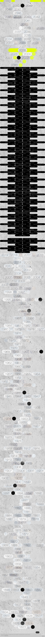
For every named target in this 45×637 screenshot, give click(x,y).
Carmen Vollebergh (7, 83)
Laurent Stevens (37, 75)
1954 (36, 374)
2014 (17, 262)
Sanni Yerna (22, 149)
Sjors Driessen (15, 192)
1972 (25, 340)
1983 (17, 325)
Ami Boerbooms (22, 109)
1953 (17, 377)
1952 (4, 381)
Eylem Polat (15, 125)
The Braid (7, 0)
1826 (17, 619)
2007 (8, 277)
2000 (14, 288)
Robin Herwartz (15, 239)
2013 (27, 262)
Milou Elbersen (22, 146)
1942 (36, 396)
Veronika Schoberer (15, 181)
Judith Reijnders (30, 243)
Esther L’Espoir (30, 84)
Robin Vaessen (15, 185)
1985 (27, 321)
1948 (8, 388)
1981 (36, 325)
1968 (16, 351)
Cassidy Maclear (22, 131)
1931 (22, 422)
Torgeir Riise (30, 185)
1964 (17, 359)
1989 (27, 314)
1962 (8, 362)
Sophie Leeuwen (37, 224)
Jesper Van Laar (22, 105)
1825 (16, 623)
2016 (40, 255)
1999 (27, 288)
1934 (7, 418)
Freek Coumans (30, 246)
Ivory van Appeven (7, 241)
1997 (21, 292)
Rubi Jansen (22, 168)
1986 (31, 318)
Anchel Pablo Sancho (37, 97)
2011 (21, 266)
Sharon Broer (15, 233)
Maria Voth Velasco (7, 105)
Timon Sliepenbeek (30, 114)
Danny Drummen (7, 127)
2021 (17, 61)
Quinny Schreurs (22, 179)
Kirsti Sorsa (7, 112)
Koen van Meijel (8, 75)
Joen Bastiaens (30, 92)
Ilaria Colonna (15, 88)
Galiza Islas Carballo (22, 157)
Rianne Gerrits (37, 164)
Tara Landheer (30, 218)
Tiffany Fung (30, 110)
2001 (14, 284)
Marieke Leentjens (22, 116)
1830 (6, 615)
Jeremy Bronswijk (22, 190)
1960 (17, 366)
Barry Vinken (15, 114)
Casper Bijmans (30, 96)
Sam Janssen (22, 83)
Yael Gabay (30, 170)
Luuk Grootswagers (30, 144)
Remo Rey (15, 107)
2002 (4, 284)
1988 (36, 314)
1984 (8, 325)
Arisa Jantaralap (30, 229)
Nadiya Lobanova (7, 194)
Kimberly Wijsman (37, 127)
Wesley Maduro (30, 215)
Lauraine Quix (15, 189)
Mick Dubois (7, 164)
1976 (17, 333)
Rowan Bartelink (22, 216)
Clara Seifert (30, 73)
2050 (16, 5)
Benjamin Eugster (15, 129)
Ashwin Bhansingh (22, 142)
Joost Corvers (30, 181)
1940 (22, 403)
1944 (17, 396)
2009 (27, 269)
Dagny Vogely (22, 97)
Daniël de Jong (37, 120)
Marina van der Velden (15, 155)
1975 (17, 336)
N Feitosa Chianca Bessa (22, 231)
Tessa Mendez (30, 133)
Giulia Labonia (37, 157)
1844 (16, 589)
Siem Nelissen (22, 75)
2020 (14, 65)
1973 (12, 340)
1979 (17, 329)
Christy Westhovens (30, 159)
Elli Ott (15, 73)
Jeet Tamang (7, 179)
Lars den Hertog (15, 222)
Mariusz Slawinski (30, 122)
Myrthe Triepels (30, 70)
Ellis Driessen (37, 248)
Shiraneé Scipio (30, 203)
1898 (8, 485)
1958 (17, 370)
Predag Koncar (22, 90)
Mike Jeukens (15, 103)
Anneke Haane (7, 172)
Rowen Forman (15, 215)
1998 (8, 292)
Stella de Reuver (30, 77)
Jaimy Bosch (22, 71)
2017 (27, 255)
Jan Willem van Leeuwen (15, 200)
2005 (27, 277)
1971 (17, 344)
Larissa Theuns (22, 120)
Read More (6, 635)
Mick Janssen (15, 70)
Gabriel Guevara (15, 122)
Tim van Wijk (7, 90)
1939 (27, 407)
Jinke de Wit (15, 144)
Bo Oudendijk (22, 224)
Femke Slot (22, 241)
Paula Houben (15, 159)
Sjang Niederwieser (30, 192)
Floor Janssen (7, 248)
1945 (8, 396)
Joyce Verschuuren (22, 213)
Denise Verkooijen (30, 177)
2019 (4, 255)
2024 (27, 54)
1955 (27, 374)
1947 (17, 388)
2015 (17, 258)
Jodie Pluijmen (22, 112)
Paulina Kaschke (22, 248)
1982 (27, 325)
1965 (17, 355)
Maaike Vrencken (30, 162)
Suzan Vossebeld (7, 135)
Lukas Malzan (37, 135)
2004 (36, 277)
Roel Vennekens (22, 194)
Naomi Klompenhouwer (37, 194)
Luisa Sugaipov (30, 250)
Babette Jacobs (37, 142)
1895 (6, 493)
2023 (8, 57)
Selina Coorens (7, 68)
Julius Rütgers (15, 166)
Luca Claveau (7, 157)
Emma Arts (30, 207)
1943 (27, 396)
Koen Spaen (22, 123)
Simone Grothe (15, 211)
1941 (27, 400)
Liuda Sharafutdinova (15, 133)
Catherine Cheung (15, 77)
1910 (16, 463)
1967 (25, 351)
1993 (30, 299)
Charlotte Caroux (37, 105)
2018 (14, 255)
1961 (17, 362)
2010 (17, 269)
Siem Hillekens (7, 149)
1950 (14, 385)
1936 (27, 411)
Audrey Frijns (37, 68)
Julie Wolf (22, 202)
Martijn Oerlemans (15, 148)
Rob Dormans (30, 174)
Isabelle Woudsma (30, 103)
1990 (22, 310)
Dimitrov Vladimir (15, 118)
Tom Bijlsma (37, 172)
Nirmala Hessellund (22, 183)
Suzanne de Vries (30, 196)
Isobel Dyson (7, 231)
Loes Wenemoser (15, 218)
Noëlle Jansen (15, 174)
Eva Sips (30, 129)
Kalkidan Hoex (22, 127)
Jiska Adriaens (37, 202)
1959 (27, 366)
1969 (6, 351)
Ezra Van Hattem (15, 203)
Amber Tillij (7, 142)
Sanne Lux (30, 222)
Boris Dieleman (15, 96)
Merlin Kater (22, 94)
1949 (27, 385)
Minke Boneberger (22, 135)
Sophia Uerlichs (15, 110)
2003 (21, 281)
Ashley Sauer (22, 198)
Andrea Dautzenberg (30, 211)
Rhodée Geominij (29, 166)
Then (2, 0)
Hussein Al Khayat (15, 243)
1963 (27, 359)
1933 (24, 418)
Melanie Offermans (15, 99)
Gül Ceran (22, 209)
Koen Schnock (30, 125)
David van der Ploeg (30, 81)
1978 (31, 329)
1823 (22, 627)
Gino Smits (22, 161)
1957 (8, 374)
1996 (17, 295)
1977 (40, 329)
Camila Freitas (22, 228)
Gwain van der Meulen (22, 101)
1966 (34, 351)
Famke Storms (15, 151)
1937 (17, 411)
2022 (25, 57)
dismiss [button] (37, 632)
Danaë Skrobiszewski (22, 176)
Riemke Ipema (7, 224)
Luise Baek (30, 118)
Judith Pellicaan (22, 205)
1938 (36, 407)
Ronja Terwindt (15, 229)
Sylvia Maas (30, 140)
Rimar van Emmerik (30, 107)
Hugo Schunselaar (30, 148)
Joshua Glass (22, 153)
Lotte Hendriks (30, 151)
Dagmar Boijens (37, 216)
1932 (37, 418)
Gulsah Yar (22, 172)
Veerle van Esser (22, 244)
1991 (27, 307)
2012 (8, 266)
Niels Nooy (37, 187)
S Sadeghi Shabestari (22, 138)
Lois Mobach (30, 200)
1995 (7, 299)
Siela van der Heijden (37, 149)
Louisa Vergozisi (15, 226)
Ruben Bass (30, 155)
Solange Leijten (15, 84)
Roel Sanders (30, 136)
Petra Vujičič (22, 252)
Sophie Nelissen (37, 90)
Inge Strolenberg (37, 112)
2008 (17, 273)
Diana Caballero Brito (15, 250)
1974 (27, 336)
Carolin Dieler (7, 216)
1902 (4, 478)
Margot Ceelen (22, 68)
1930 (8, 426)
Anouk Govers (15, 196)
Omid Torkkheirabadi (37, 83)
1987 (17, 318)
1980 (4, 329)
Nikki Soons (15, 177)
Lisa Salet (15, 81)
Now (13, 0)
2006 (17, 277)
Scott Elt (30, 99)
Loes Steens (15, 246)
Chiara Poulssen (7, 187)
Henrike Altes (30, 189)
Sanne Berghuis (22, 187)
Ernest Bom (30, 226)
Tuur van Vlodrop (7, 97)
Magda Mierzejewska (22, 220)
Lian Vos (15, 92)
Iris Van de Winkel (15, 140)
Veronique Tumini (22, 79)
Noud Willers (22, 235)
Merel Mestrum (22, 164)
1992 (22, 303)
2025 (14, 54)
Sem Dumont (22, 86)
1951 (17, 381)
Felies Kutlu (15, 207)
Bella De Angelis (37, 179)
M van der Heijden (30, 239)
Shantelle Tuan (7, 209)
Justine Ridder (7, 120)
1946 (17, 392)
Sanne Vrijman (37, 231)
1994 (17, 299)
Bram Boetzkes (15, 136)
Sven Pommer (37, 209)
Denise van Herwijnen (30, 88)
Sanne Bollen (37, 241)
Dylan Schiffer (30, 233)
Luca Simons (7, 202)
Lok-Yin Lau (15, 162)
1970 (14, 348)
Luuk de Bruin (15, 170)
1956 (17, 374)
